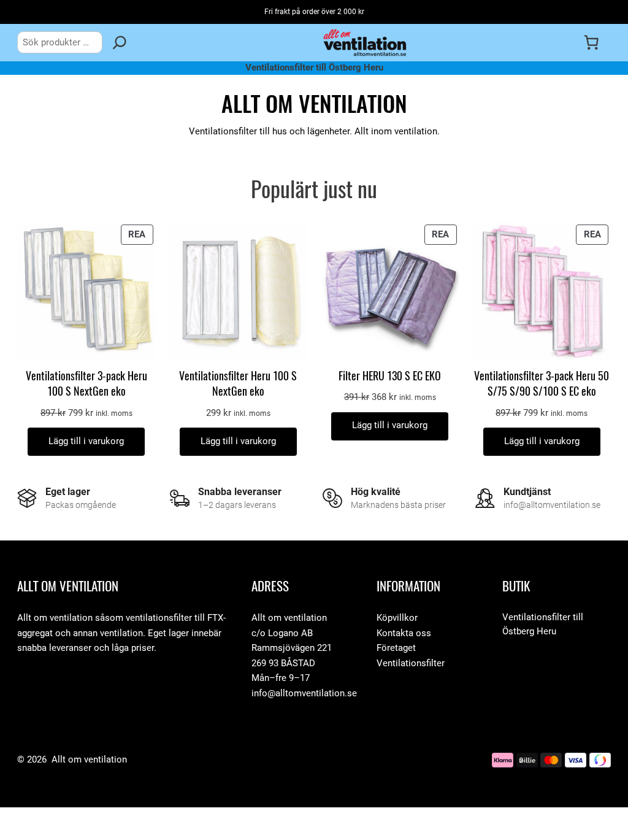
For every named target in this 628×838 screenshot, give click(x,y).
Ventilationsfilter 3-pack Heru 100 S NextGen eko (86, 383)
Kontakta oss (404, 633)
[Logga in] (566, 42)
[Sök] (120, 42)
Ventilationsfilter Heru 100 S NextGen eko (238, 383)
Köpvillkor (397, 618)
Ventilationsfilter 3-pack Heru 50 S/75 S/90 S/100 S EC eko (541, 383)
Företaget (396, 648)
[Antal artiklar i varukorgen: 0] (591, 42)
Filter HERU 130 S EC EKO (390, 375)
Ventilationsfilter (411, 663)
